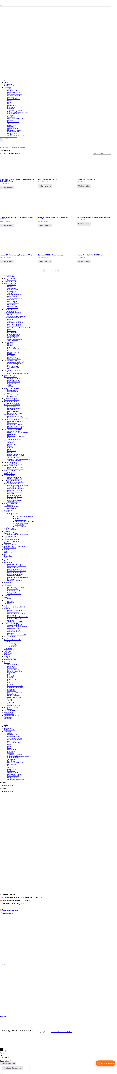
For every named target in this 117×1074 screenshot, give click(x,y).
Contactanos (8, 84)
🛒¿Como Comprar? (7, 913)
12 (60, 270)
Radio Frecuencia (13, 122)
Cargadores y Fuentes (14, 94)
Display (9, 102)
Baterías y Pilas (12, 90)
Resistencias (11, 120)
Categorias (7, 87)
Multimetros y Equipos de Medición (18, 112)
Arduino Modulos (12, 128)
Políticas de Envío (9, 85)
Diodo (9, 104)
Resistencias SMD (13, 131)
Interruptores (11, 107)
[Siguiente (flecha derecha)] (2, 1073)
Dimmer (9, 100)
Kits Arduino (11, 127)
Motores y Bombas (13, 113)
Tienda (6, 82)
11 (57, 270)
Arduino (9, 89)
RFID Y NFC (11, 125)
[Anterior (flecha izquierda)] (0, 1073)
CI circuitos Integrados (14, 95)
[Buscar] (1, 140)
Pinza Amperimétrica (14, 130)
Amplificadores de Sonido (15, 135)
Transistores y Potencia (14, 110)
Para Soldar (11, 117)
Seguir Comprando (8, 1063)
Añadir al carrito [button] (7, 187)
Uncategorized (8, 785)
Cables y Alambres (13, 92)
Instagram (3, 1016)
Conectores (11, 97)
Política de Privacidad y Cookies (61, 1032)
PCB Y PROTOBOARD (15, 118)
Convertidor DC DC (13, 99)
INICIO (6, 81)
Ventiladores (11, 115)
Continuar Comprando (12, 1068)
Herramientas (11, 105)
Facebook (2, 964)
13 (63, 270)
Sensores (10, 123)
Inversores (10, 108)
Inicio (1, 147)
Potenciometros (12, 133)
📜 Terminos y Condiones (9, 910)
